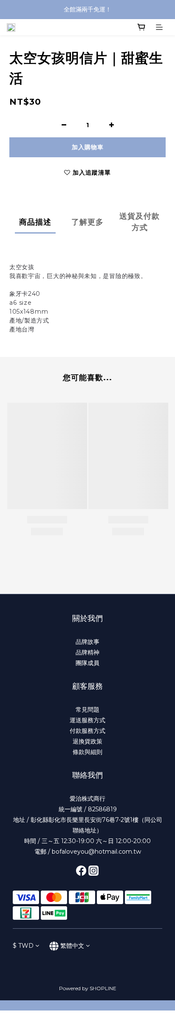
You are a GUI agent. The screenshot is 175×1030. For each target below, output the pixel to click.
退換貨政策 (87, 741)
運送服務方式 (87, 720)
